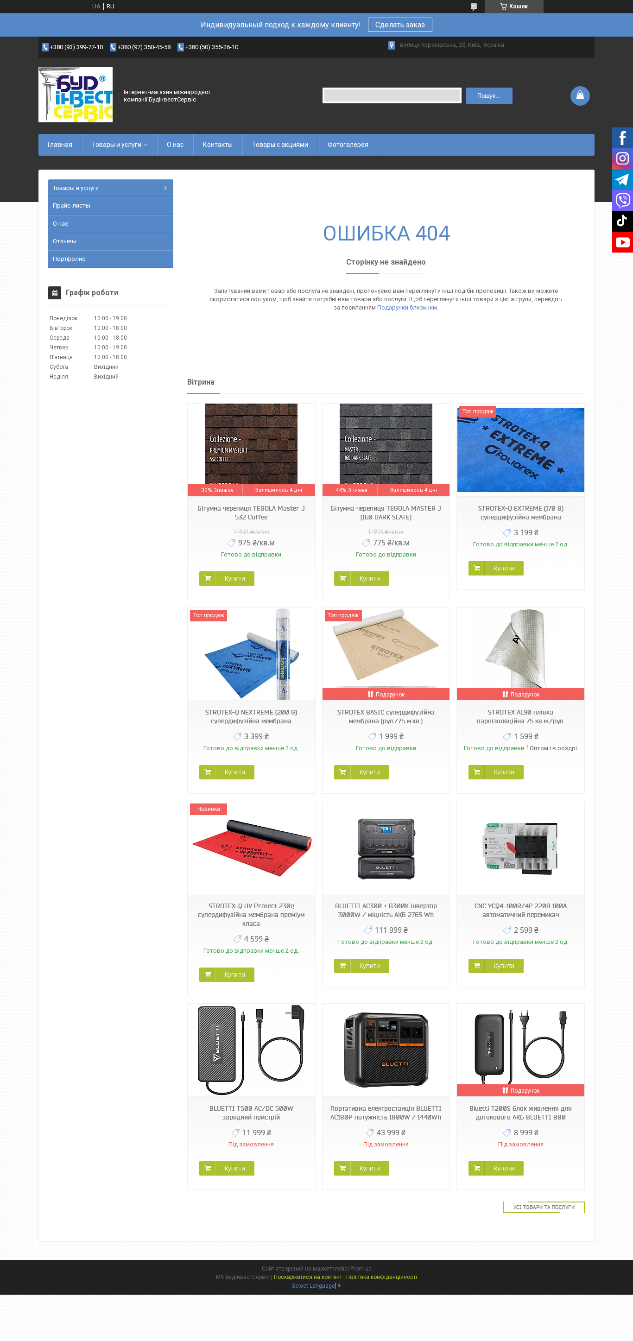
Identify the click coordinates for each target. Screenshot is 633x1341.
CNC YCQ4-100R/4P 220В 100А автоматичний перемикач (521, 910)
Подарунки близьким (407, 307)
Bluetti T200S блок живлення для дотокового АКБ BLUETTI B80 (520, 1113)
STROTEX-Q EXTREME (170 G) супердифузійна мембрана (520, 513)
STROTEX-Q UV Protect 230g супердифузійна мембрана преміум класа (251, 914)
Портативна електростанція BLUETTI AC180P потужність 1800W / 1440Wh (386, 1113)
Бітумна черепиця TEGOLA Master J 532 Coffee (251, 513)
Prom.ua (361, 1268)
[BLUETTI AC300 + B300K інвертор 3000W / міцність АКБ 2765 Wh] (386, 847)
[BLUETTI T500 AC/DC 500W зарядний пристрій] (251, 1050)
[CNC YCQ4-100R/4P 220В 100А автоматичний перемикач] (520, 847)
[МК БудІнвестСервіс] (75, 95)
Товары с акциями (280, 144)
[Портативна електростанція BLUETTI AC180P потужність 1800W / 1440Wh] (386, 1050)
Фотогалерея (348, 144)
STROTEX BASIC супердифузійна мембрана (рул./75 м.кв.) (386, 716)
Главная (60, 144)
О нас (175, 144)
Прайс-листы (71, 205)
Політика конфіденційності (381, 1277)
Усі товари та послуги (544, 1207)
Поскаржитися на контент (308, 1277)
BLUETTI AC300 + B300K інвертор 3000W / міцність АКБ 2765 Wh (386, 910)
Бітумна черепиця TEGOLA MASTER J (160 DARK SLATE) (386, 513)
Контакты (218, 144)
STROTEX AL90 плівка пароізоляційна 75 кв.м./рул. (520, 716)
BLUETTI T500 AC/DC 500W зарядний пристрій (251, 1113)
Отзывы (64, 241)
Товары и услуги (116, 144)
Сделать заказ (400, 24)
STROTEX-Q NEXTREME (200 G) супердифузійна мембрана (251, 716)
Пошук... (489, 95)
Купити (235, 578)
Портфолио (69, 258)
